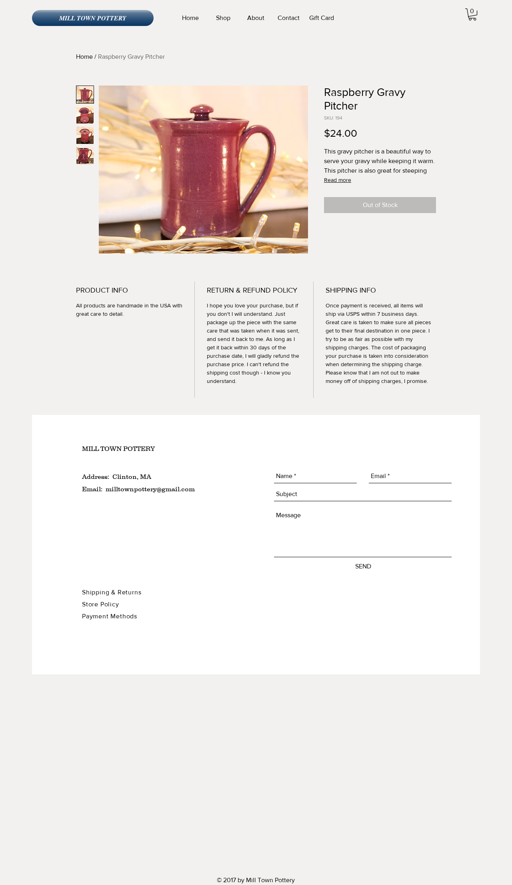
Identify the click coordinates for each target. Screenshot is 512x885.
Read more (337, 180)
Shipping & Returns (112, 592)
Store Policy (101, 604)
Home (84, 56)
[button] (472, 14)
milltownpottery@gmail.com (150, 488)
